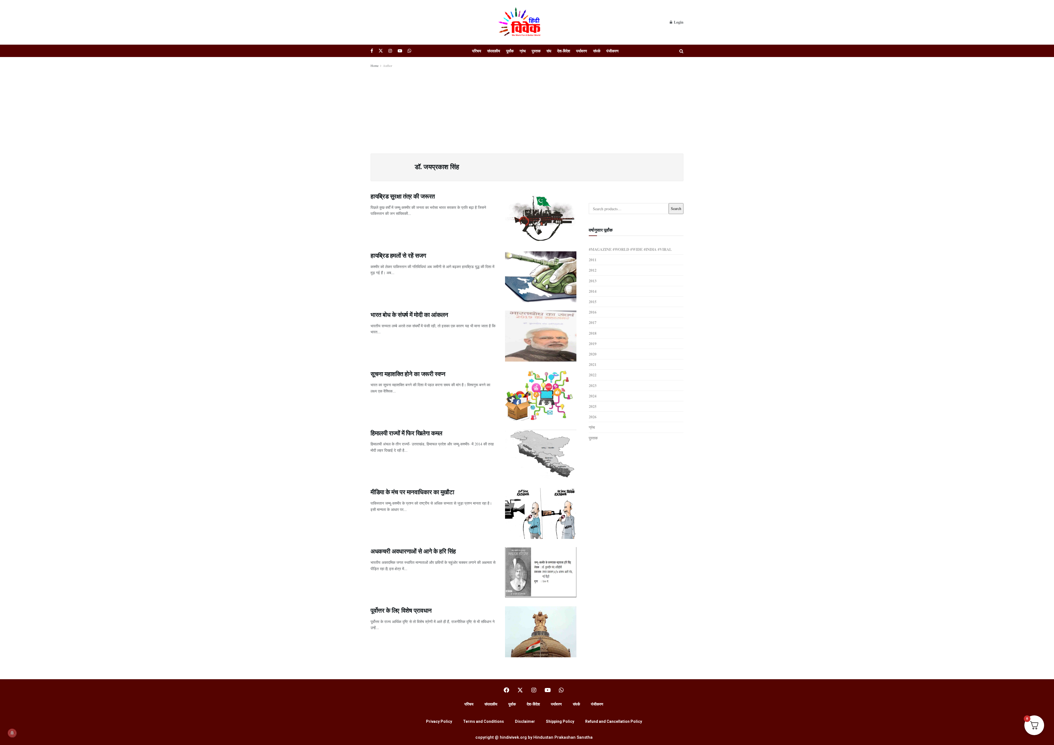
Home (375, 65)
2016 (592, 312)
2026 (592, 417)
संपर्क (596, 51)
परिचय (476, 51)
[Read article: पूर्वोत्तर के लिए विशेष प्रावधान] (540, 631)
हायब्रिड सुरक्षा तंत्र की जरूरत (403, 196)
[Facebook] (506, 690)
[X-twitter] (520, 690)
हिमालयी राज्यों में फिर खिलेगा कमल (406, 432)
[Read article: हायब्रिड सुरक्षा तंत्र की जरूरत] (540, 217)
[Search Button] (681, 51)
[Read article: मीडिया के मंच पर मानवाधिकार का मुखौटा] (540, 513)
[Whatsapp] (561, 690)
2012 (592, 270)
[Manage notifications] (12, 733)
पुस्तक (536, 51)
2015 (592, 302)
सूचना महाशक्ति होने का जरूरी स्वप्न (408, 373)
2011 (592, 260)
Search (676, 208)
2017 (592, 322)
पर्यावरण (581, 51)
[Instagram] (533, 690)
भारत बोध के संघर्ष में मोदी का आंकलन (409, 314)
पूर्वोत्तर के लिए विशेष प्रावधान (401, 610)
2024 (592, 396)
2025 (592, 406)
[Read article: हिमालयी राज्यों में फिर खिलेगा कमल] (540, 454)
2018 (592, 333)
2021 (592, 364)
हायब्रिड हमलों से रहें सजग (398, 255)
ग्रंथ (523, 51)
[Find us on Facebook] (372, 51)
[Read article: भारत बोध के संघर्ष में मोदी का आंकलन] (540, 336)
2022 (592, 375)
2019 (592, 343)
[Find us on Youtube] (400, 51)
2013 (592, 281)
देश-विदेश (563, 51)
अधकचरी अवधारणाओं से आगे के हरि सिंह (413, 551)
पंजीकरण (612, 51)
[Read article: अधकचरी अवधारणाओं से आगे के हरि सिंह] (540, 572)
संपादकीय (493, 51)
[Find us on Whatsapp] (409, 51)
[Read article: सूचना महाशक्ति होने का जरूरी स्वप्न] (540, 395)
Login (678, 22)
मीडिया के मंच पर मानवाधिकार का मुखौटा (412, 491)
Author (387, 65)
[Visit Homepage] (520, 22)
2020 (592, 354)
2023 (592, 385)
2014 (592, 291)
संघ (548, 51)
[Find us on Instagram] (390, 51)
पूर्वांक (510, 51)
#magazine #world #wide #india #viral (630, 249)
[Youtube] (547, 690)
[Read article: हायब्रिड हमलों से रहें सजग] (540, 276)
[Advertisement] (527, 109)
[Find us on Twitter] (381, 51)
